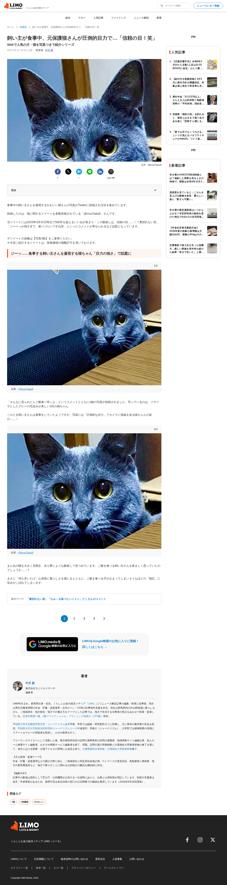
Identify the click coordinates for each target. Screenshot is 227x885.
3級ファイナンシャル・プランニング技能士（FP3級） (73, 716)
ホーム (10, 27)
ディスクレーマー (114, 867)
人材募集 (117, 859)
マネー (82, 17)
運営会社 (100, 859)
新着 (159, 17)
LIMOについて (19, 859)
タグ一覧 (58, 867)
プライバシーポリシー (83, 867)
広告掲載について (44, 859)
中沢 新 (30, 683)
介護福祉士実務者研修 (119, 748)
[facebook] (187, 839)
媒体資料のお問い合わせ (74, 859)
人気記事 (98, 17)
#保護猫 (24, 802)
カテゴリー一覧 (19, 867)
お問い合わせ (136, 859)
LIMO (91, 703)
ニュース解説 (141, 17)
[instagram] (200, 839)
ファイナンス (118, 17)
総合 (67, 17)
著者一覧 (41, 867)
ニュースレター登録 (208, 5)
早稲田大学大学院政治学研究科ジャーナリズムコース (47, 728)
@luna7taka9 (25, 389)
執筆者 (44, 50)
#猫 (13, 802)
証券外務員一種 (31, 716)
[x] (212, 839)
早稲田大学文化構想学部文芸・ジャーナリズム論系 (41, 724)
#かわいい (39, 802)
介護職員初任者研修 (93, 748)
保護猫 (23, 27)
